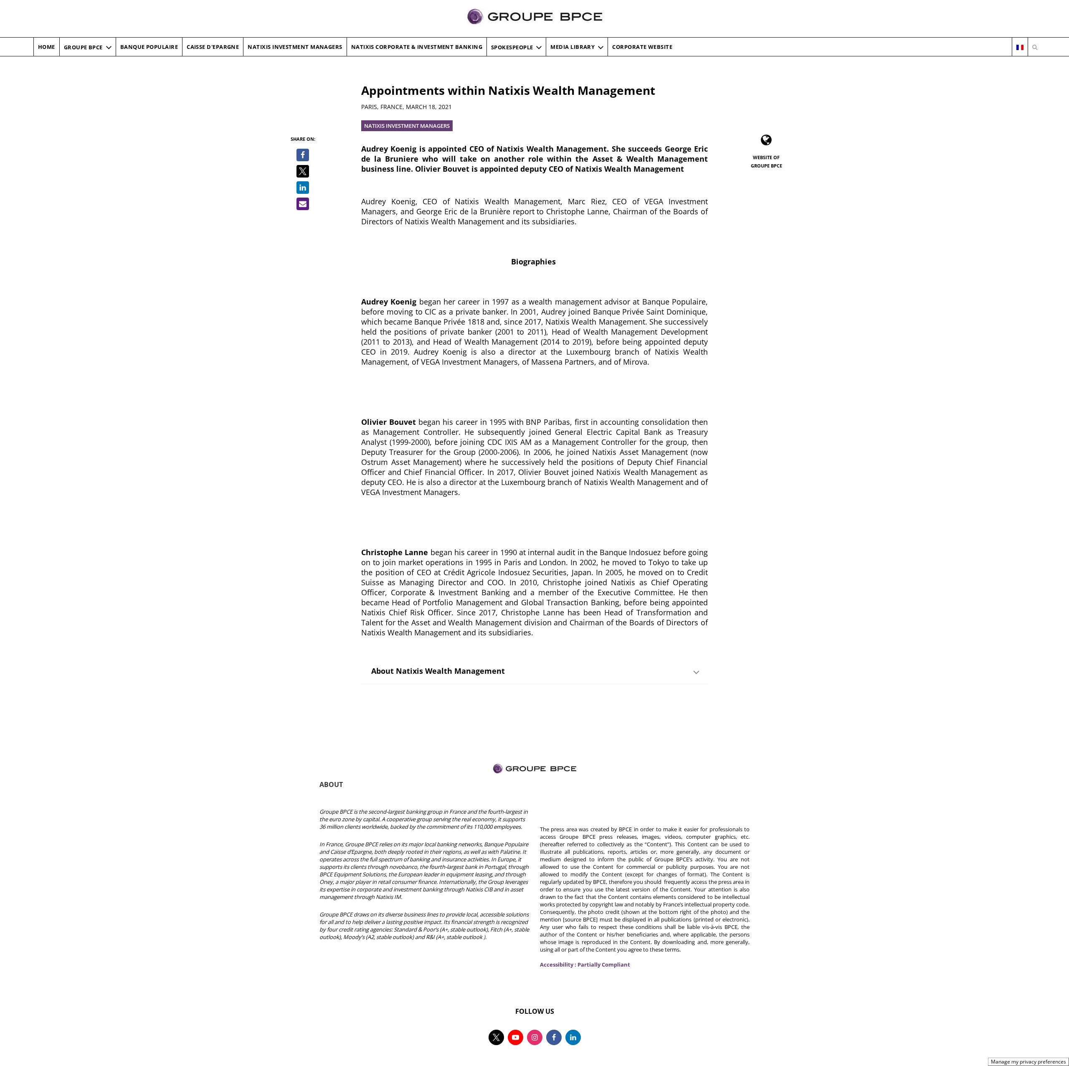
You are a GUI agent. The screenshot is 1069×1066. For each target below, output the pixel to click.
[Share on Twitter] (302, 171)
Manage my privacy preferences (1028, 1061)
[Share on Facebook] (302, 155)
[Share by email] (302, 204)
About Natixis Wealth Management (438, 671)
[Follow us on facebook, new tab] (554, 1037)
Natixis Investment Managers (407, 125)
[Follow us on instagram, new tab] (534, 1037)
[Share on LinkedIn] (302, 187)
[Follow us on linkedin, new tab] (573, 1037)
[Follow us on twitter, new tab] (496, 1037)
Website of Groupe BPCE (766, 161)
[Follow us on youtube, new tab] (515, 1037)
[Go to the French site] (1020, 47)
